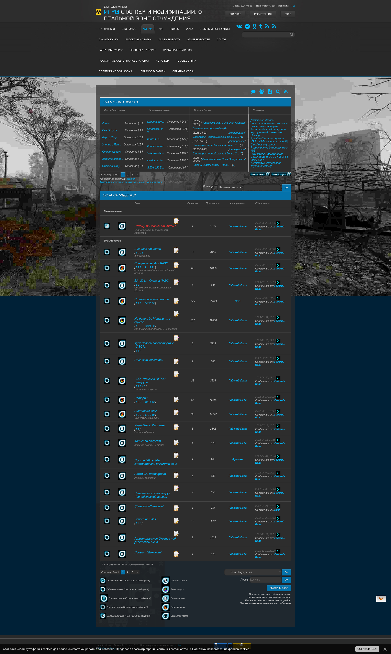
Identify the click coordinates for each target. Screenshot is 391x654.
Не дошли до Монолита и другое (152, 320)
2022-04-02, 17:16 (265, 489)
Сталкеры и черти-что (151, 299)
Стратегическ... (112, 151)
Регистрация (263, 14)
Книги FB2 (153, 139)
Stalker (130, 178)
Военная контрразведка (208, 128)
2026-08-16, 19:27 (265, 265)
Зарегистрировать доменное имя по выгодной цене (269, 125)
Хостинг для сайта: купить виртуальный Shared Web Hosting (268, 132)
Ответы (192, 203)
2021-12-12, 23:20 (265, 550)
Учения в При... (111, 144)
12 (149, 267)
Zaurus (106, 123)
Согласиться (367, 649)
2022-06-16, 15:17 (265, 411)
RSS (293, 5)
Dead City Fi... (110, 130)
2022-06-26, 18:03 (265, 377)
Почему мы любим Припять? (155, 226)
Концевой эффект (147, 441)
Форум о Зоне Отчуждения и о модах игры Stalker (122, 182)
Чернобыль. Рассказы (149, 425)
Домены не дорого (262, 120)
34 (146, 303)
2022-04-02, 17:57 (265, 472)
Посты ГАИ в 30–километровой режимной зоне (155, 462)
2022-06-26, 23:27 (265, 358)
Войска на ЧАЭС (145, 519)
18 (149, 414)
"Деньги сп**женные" (149, 506)
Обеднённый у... (112, 165)
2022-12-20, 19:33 (265, 340)
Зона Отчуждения (155, 182)
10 (146, 402)
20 (146, 326)
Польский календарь (148, 359)
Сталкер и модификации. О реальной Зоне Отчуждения (153, 15)
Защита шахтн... (113, 158)
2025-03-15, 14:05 (265, 282)
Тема (137, 203)
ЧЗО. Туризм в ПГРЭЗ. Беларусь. (150, 380)
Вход (288, 14)
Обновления (262, 203)
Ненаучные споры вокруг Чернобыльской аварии (152, 494)
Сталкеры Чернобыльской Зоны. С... (216, 136)
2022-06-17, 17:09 (265, 396)
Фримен (237, 459)
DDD (237, 301)
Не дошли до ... (156, 160)
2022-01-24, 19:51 (265, 506)
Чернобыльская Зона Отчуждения (223, 122)
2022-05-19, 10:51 (265, 425)
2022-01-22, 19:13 (265, 518)
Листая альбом (145, 410)
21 (149, 326)
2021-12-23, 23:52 (265, 534)
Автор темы (237, 203)
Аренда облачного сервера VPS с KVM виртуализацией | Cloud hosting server (269, 141)
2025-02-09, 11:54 (265, 298)
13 (153, 267)
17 (146, 414)
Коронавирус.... (156, 121)
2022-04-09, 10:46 (265, 456)
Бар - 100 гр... (110, 137)
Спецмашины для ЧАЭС (151, 263)
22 (153, 326)
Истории (140, 398)
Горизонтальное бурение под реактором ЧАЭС (155, 540)
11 (146, 267)
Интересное (237, 132)
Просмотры (213, 203)
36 (153, 303)
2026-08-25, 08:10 (265, 249)
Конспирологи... (157, 146)
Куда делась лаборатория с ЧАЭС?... (154, 344)
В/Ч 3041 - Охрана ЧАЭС (151, 280)
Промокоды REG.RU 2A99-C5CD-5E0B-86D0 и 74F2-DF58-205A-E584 (270, 156)
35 (149, 303)
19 (153, 414)
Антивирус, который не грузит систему (266, 164)
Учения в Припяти (147, 249)
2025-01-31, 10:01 (265, 317)
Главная (235, 14)
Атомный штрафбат (150, 474)
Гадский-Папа (238, 226)
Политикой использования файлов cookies (220, 649)
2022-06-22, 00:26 (265, 223)
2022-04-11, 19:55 (265, 439)
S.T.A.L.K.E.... (156, 167)
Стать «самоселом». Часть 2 (212, 164)
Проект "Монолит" (148, 552)
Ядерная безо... (156, 153)
